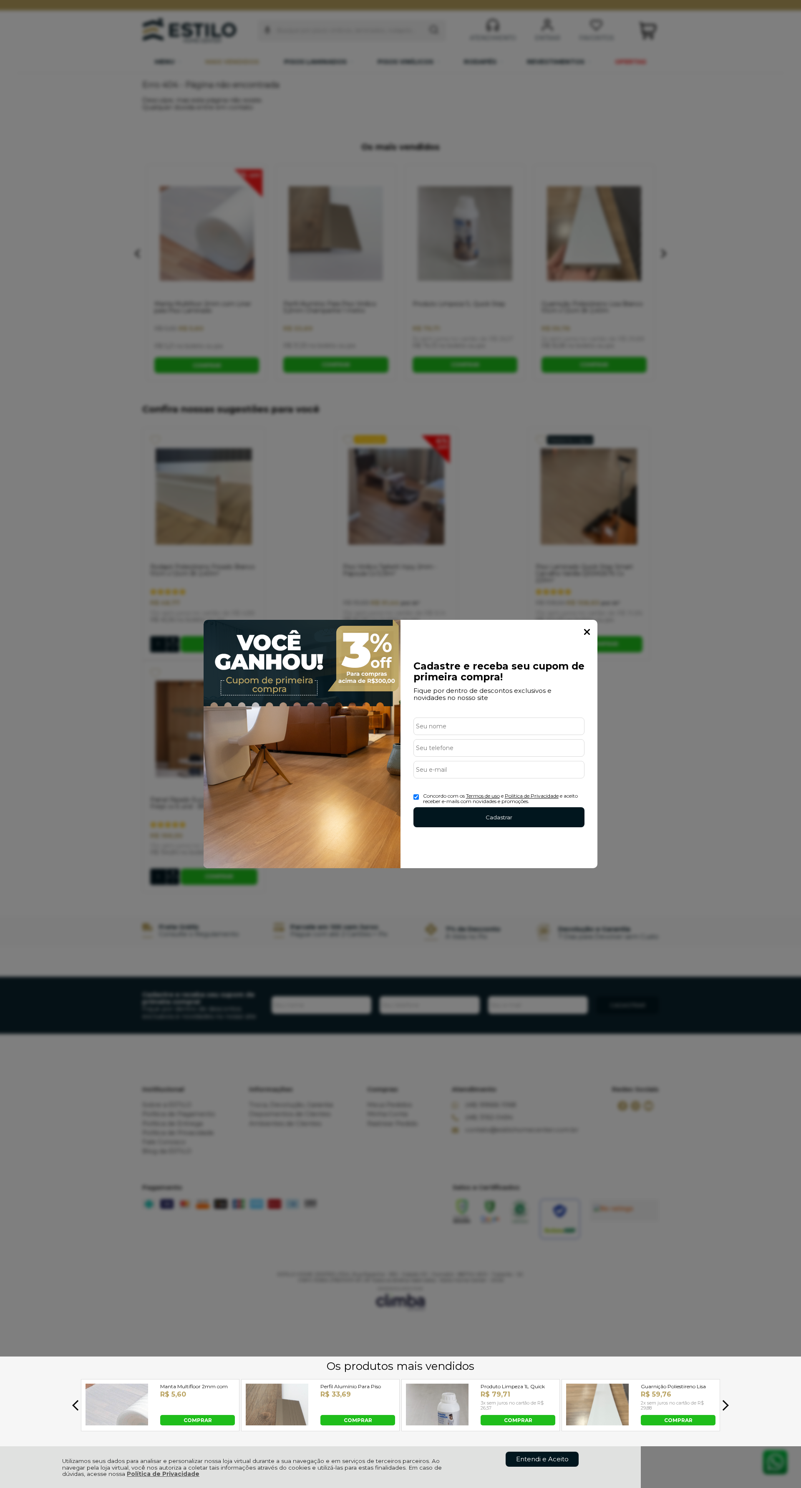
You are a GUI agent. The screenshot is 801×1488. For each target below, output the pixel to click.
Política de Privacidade (163, 1473)
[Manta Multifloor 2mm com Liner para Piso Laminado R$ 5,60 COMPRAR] (117, 1423)
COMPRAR (198, 1420)
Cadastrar (499, 817)
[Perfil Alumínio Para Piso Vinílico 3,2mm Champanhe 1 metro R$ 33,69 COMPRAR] (277, 1423)
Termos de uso (483, 796)
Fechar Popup (587, 632)
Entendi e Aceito (542, 1459)
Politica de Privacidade (532, 796)
